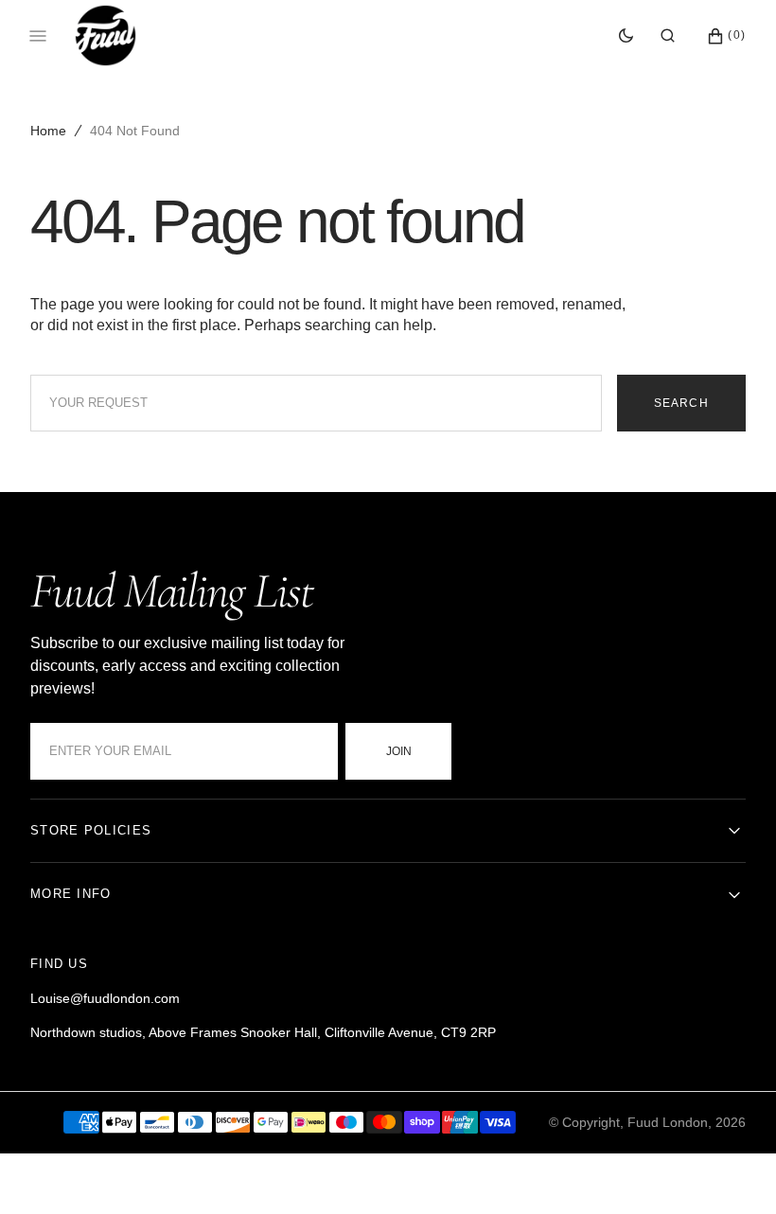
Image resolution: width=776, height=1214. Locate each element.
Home (48, 130)
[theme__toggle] (626, 36)
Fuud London (667, 1122)
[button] (668, 36)
